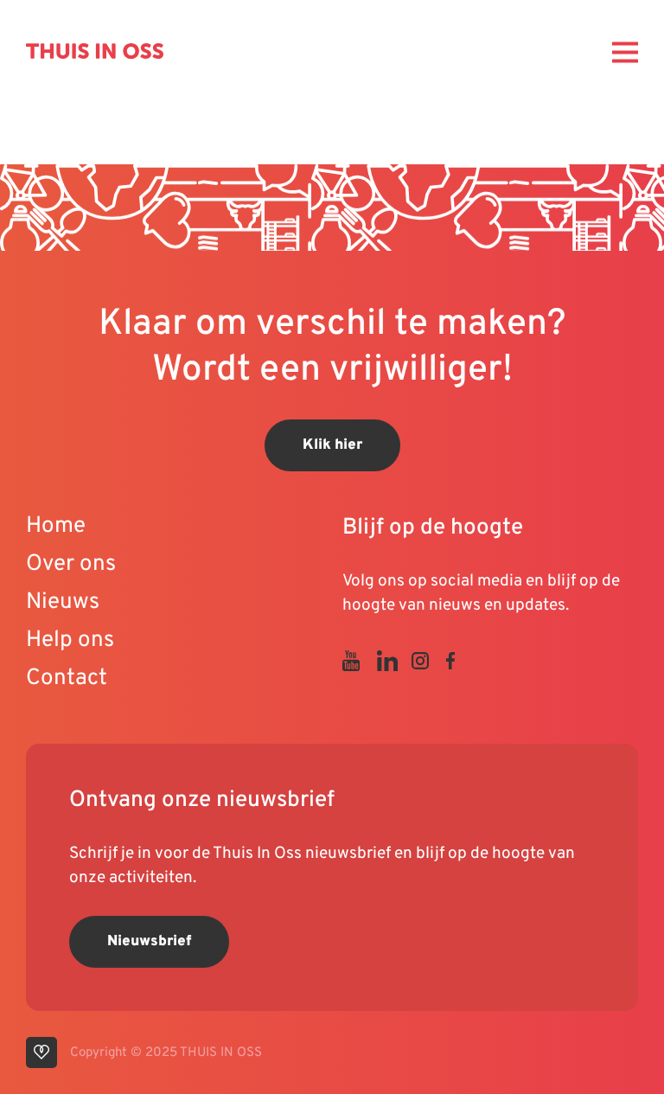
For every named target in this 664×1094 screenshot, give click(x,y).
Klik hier (332, 445)
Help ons (70, 640)
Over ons (71, 564)
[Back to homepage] (94, 51)
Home (56, 526)
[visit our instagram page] (429, 660)
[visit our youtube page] (359, 660)
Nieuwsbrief (149, 941)
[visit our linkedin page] (394, 660)
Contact (66, 678)
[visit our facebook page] (459, 660)
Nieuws (62, 602)
